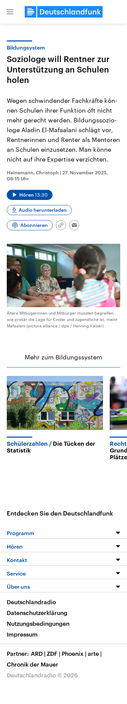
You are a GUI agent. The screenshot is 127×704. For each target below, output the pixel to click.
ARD (38, 653)
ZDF (53, 653)
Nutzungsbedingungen (38, 623)
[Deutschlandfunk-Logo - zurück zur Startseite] (64, 12)
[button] (10, 11)
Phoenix (74, 653)
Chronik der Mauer (32, 664)
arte (95, 653)
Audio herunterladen (43, 210)
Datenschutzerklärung (37, 612)
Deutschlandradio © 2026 (42, 675)
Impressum (22, 634)
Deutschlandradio (31, 601)
